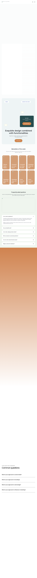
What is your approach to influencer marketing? (14, 490)
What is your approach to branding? (11, 479)
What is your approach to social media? (12, 474)
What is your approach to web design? (11, 484)
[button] (18, 474)
